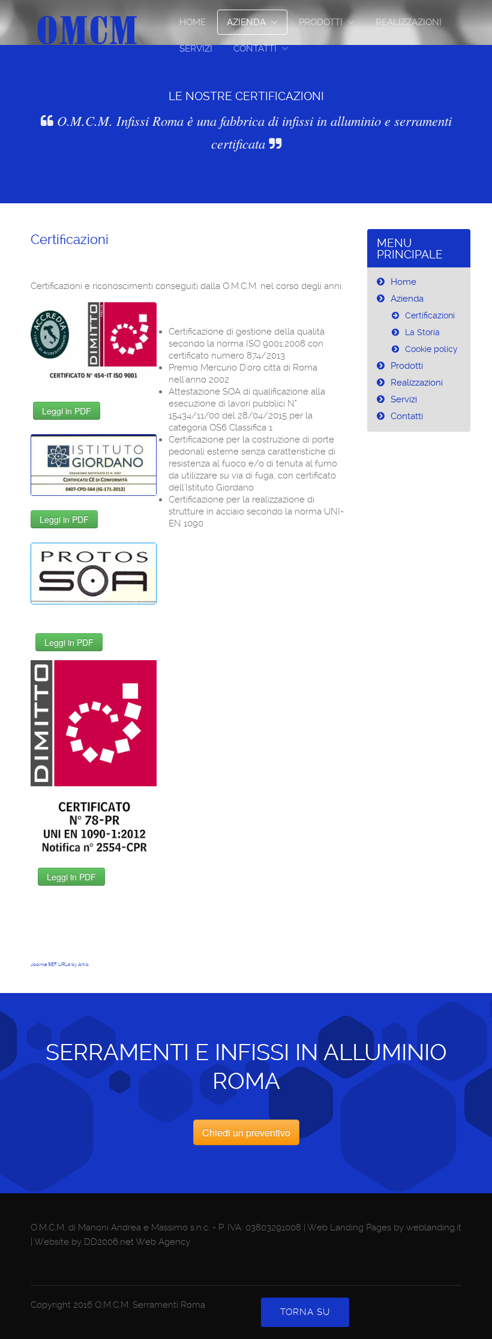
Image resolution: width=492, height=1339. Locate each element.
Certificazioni (70, 239)
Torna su (305, 1312)
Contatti (255, 48)
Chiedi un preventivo (246, 1132)
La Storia (422, 332)
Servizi (195, 48)
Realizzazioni (409, 22)
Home (192, 22)
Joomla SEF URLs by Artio (60, 964)
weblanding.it (433, 1227)
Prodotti (321, 22)
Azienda (246, 22)
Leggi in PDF (66, 411)
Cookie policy (431, 349)
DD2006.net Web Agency (137, 1241)
